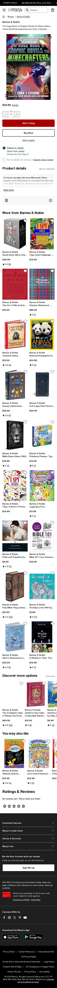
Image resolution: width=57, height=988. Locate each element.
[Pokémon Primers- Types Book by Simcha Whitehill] (42, 435)
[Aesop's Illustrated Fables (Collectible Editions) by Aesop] (15, 384)
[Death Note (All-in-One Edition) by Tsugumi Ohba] (15, 233)
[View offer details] (28, 200)
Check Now (35, 900)
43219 (20, 148)
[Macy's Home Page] (15, 10)
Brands (11, 17)
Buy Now (28, 133)
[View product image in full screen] (6, 95)
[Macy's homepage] (3, 16)
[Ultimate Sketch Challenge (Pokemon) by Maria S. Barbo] (14, 753)
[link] (15, 258)
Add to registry (29, 140)
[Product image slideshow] (28, 67)
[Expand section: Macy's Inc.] (28, 846)
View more (9, 190)
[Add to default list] (25, 220)
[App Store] (11, 937)
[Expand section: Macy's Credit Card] (28, 831)
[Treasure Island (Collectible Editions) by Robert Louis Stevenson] (15, 334)
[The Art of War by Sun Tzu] (15, 284)
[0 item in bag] (53, 10)
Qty (11, 111)
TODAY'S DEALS (10, 3)
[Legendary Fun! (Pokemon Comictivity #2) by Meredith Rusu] (42, 485)
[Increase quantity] (17, 114)
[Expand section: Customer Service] (28, 823)
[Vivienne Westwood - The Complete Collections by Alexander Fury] (42, 284)
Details (15, 105)
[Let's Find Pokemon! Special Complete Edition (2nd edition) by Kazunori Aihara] (39, 753)
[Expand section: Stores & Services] (28, 838)
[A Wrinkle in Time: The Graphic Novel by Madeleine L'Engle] (42, 636)
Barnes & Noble (23, 17)
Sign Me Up (28, 867)
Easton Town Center (43, 160)
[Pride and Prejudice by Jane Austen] (15, 536)
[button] (28, 67)
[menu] (4, 10)
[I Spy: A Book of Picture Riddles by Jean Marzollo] (15, 485)
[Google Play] (33, 937)
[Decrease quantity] (5, 114)
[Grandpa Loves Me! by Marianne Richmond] (42, 586)
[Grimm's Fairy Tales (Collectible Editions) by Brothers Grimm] (35, 694)
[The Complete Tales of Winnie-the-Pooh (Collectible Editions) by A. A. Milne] (13, 694)
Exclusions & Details (21, 900)
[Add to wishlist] (50, 37)
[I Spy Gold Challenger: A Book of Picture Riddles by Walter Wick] (42, 233)
